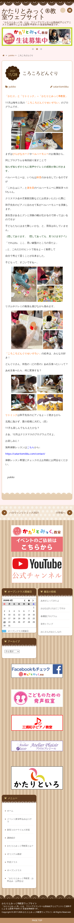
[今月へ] (28, 600)
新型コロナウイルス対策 (18, 829)
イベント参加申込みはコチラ (19, 820)
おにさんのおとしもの (51, 631)
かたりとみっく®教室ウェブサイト (19, 903)
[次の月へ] (33, 600)
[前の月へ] (24, 600)
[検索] (62, 10)
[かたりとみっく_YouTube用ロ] (37, 581)
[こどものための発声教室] (37, 704)
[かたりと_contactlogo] (37, 549)
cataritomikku (61, 86)
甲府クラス (12, 862)
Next (67, 37)
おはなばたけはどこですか (53, 608)
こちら (30, 447)
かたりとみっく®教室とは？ (20, 845)
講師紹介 (11, 837)
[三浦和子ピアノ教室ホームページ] (37, 728)
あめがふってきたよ (50, 600)
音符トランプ (47, 624)
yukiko (12, 86)
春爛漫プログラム (49, 616)
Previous (6, 37)
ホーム (10, 810)
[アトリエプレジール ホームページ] (37, 749)
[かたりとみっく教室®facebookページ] (37, 675)
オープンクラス (14, 870)
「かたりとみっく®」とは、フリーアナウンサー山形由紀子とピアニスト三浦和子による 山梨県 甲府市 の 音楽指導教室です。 (36, 907)
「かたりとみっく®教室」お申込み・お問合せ (20, 879)
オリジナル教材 (14, 854)
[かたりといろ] (37, 787)
